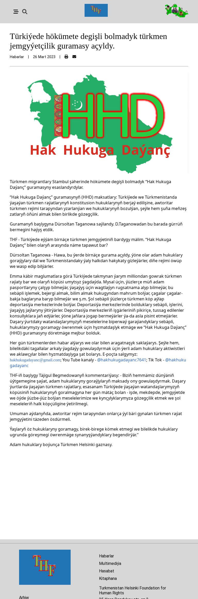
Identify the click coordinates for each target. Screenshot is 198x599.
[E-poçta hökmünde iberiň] (74, 57)
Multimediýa (110, 563)
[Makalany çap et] (66, 57)
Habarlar (106, 556)
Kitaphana (108, 578)
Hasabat (106, 571)
